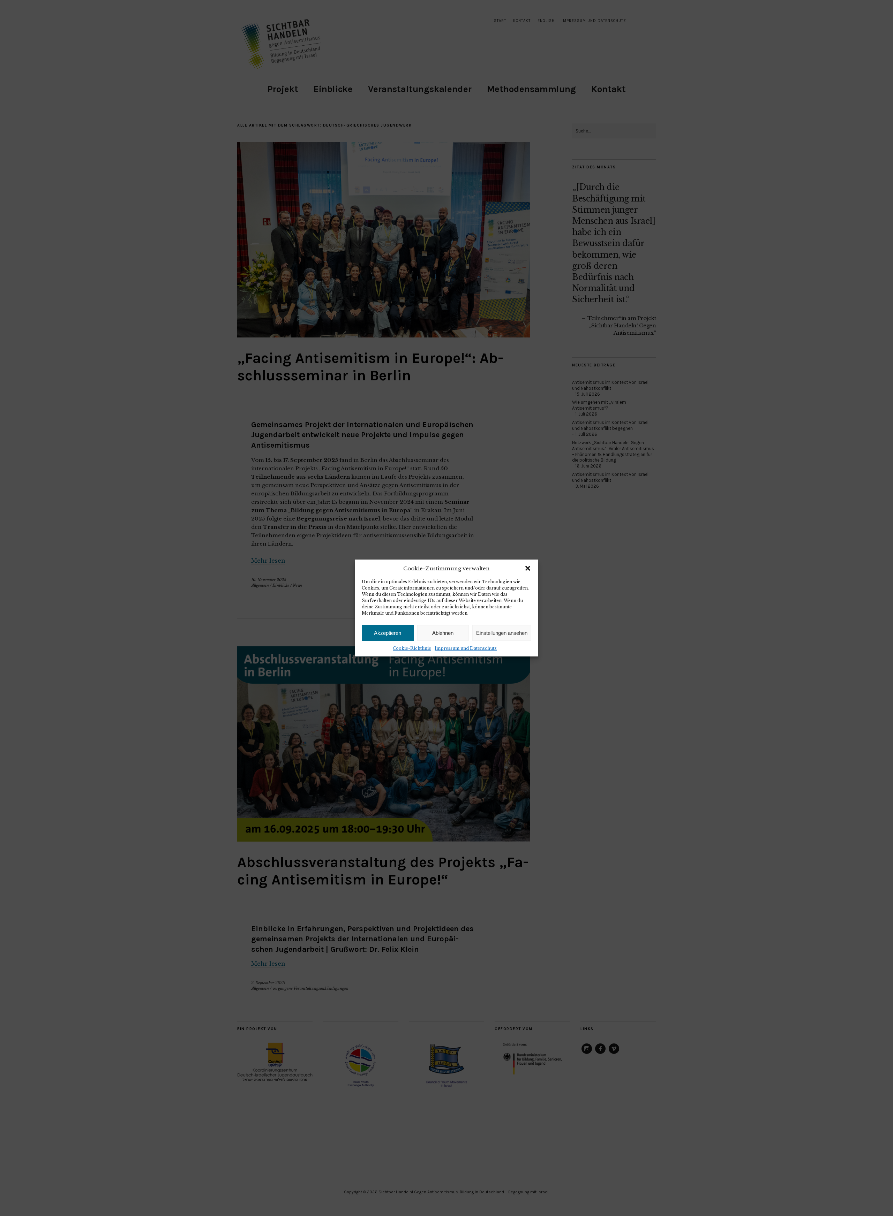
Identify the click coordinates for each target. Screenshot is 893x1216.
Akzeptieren (387, 633)
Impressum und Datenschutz (466, 648)
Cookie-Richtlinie (412, 648)
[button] (527, 568)
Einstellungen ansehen (501, 633)
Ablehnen (442, 633)
